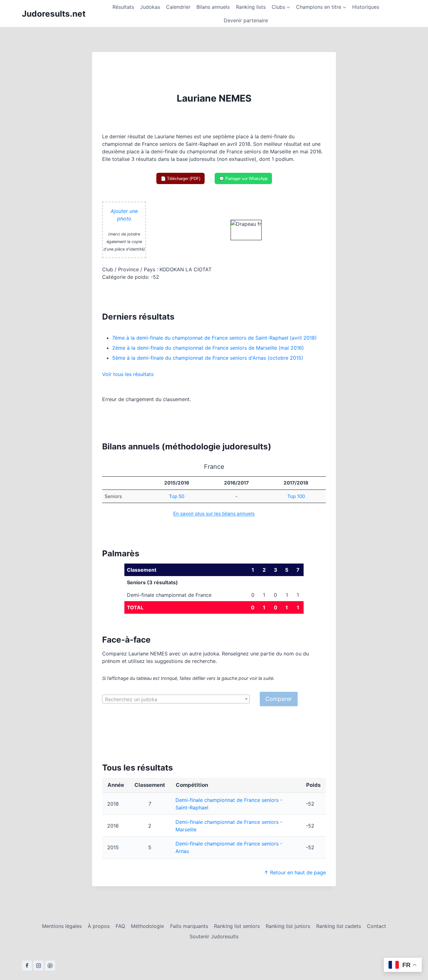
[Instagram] (39, 966)
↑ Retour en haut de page (295, 872)
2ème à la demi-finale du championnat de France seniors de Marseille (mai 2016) (208, 348)
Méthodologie (147, 926)
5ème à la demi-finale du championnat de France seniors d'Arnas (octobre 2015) (207, 358)
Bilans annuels (213, 7)
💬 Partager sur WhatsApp (243, 178)
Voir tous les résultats (128, 374)
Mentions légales (62, 926)
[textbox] (175, 699)
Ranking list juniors (288, 926)
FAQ (120, 926)
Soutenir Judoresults (214, 936)
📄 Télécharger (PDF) (180, 178)
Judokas (150, 7)
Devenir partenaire (246, 20)
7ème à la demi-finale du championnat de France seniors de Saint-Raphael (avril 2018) (214, 338)
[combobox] (176, 699)
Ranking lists (251, 7)
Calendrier (178, 7)
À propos (99, 926)
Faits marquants (189, 926)
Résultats (123, 7)
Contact (376, 926)
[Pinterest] (50, 966)
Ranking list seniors (237, 926)
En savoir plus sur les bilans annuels (214, 513)
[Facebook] (27, 966)
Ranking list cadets (338, 926)
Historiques (365, 7)
